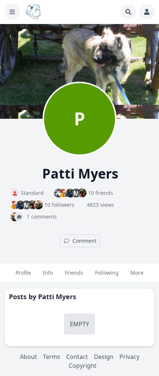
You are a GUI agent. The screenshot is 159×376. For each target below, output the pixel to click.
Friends (74, 272)
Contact (77, 357)
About (28, 357)
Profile (23, 272)
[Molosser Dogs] (33, 11)
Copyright (83, 366)
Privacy (129, 357)
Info (48, 272)
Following (107, 272)
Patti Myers (57, 296)
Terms (51, 357)
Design (104, 357)
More (137, 272)
